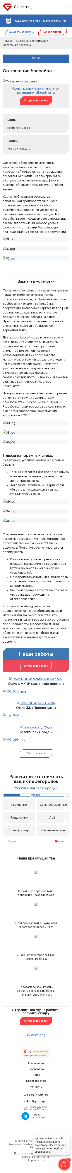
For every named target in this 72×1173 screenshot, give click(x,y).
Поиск (61, 7)
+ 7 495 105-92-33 (36, 1095)
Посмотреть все (17, 128)
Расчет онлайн (52, 32)
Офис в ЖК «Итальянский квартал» (36, 683)
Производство (36, 1081)
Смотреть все (36, 753)
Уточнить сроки (17, 149)
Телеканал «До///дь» (36, 732)
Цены (36, 1075)
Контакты (36, 1087)
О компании (36, 1063)
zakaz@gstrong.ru (36, 1101)
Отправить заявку (36, 100)
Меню (36, 58)
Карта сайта (36, 1160)
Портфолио (36, 1069)
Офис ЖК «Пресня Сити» (36, 707)
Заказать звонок (19, 32)
